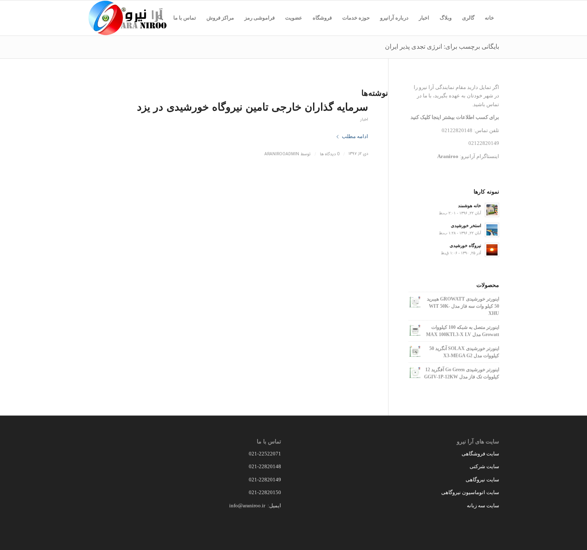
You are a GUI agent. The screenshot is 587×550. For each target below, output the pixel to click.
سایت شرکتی (484, 466)
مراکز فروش (220, 18)
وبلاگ (446, 18)
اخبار (424, 18)
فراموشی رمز (259, 18)
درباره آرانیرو (394, 18)
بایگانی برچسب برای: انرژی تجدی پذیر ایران (442, 46)
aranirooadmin (281, 154)
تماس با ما (184, 18)
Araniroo (447, 156)
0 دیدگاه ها (329, 154)
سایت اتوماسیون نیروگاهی (470, 492)
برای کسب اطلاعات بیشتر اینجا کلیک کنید (455, 117)
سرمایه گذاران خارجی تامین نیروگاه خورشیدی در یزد (252, 107)
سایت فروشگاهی (480, 454)
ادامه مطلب (355, 136)
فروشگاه (322, 18)
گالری (468, 18)
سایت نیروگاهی (482, 480)
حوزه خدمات (356, 18)
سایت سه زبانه (482, 505)
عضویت (293, 18)
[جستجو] (160, 18)
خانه (489, 18)
